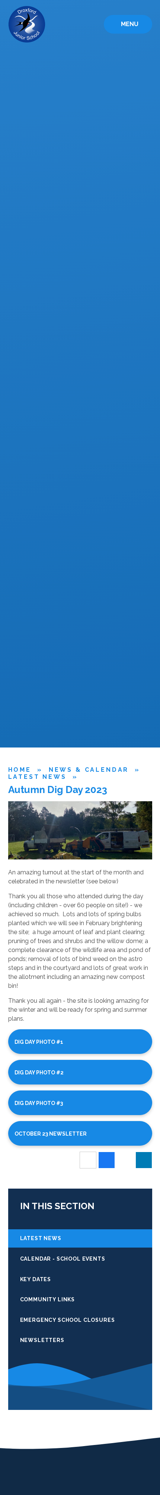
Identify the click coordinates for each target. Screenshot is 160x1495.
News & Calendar (89, 769)
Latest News (37, 776)
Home (19, 769)
